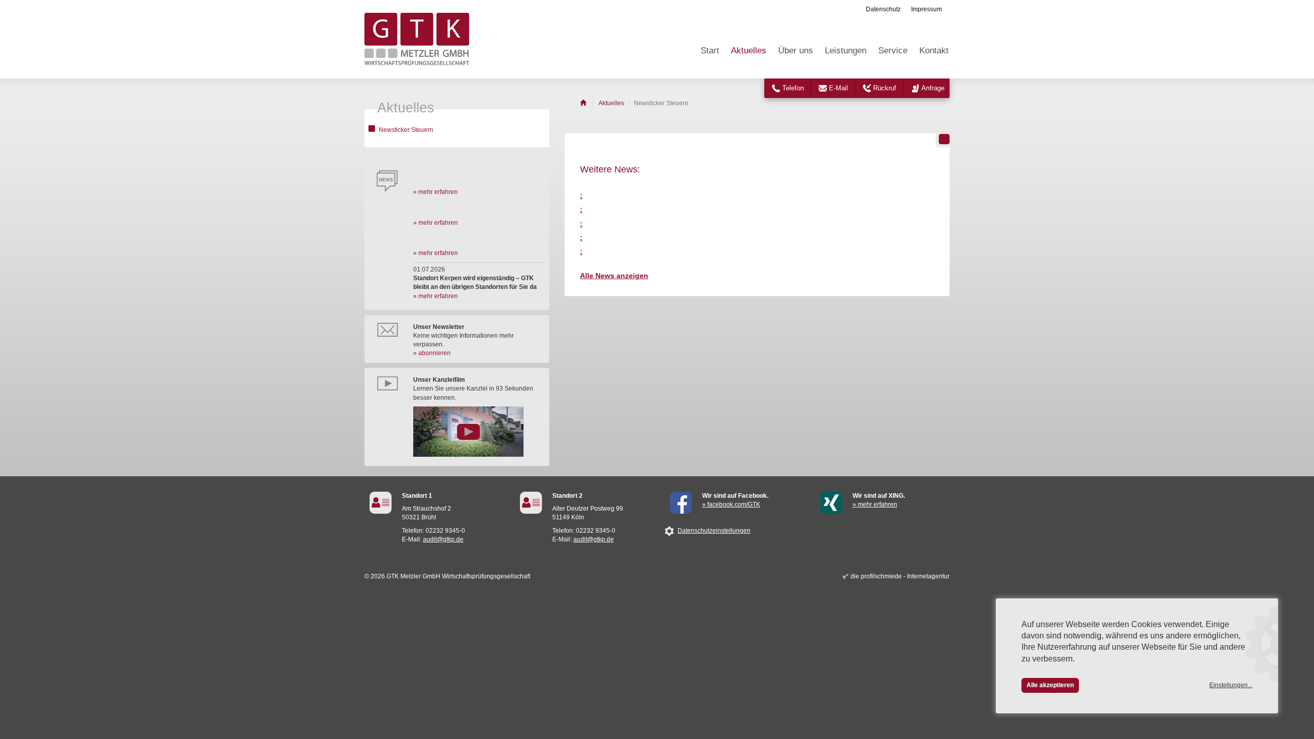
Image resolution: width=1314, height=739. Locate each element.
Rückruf (884, 88)
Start (710, 50)
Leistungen (845, 50)
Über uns (795, 50)
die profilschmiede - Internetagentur (900, 576)
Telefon (793, 88)
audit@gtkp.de (443, 539)
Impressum (926, 9)
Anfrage (932, 88)
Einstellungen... (1230, 685)
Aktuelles (748, 50)
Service (892, 50)
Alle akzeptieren (1050, 685)
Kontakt (934, 50)
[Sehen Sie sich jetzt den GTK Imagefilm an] (478, 431)
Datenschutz (883, 9)
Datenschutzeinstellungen (714, 530)
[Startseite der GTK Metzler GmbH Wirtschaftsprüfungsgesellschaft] (584, 103)
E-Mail (838, 88)
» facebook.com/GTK (731, 504)
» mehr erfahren (435, 192)
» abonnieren (432, 353)
